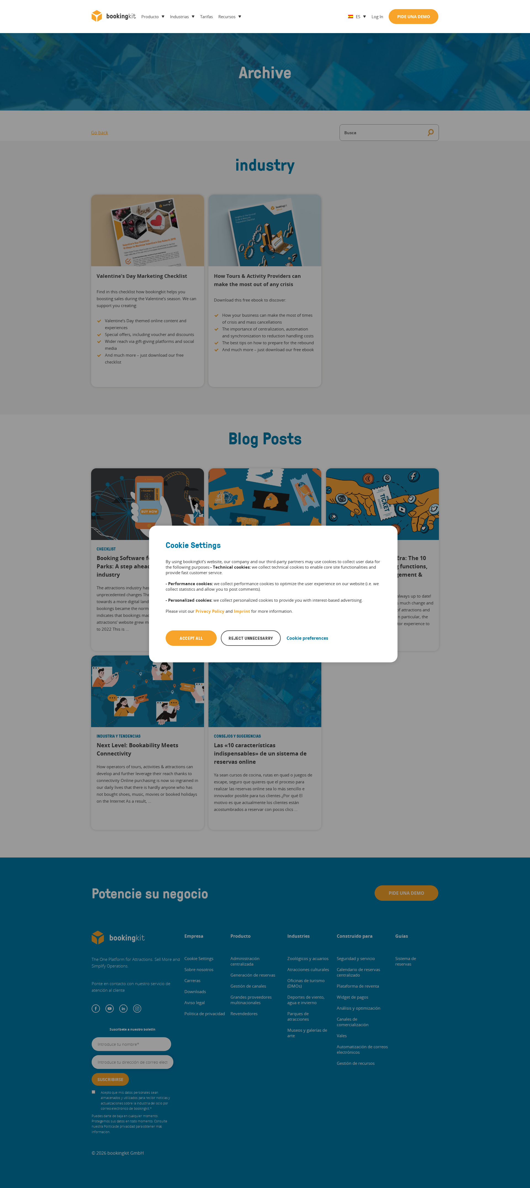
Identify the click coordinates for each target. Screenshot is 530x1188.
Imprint (242, 611)
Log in (377, 16)
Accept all (191, 638)
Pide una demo (413, 16)
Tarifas (206, 16)
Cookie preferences (307, 638)
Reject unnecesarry (251, 638)
